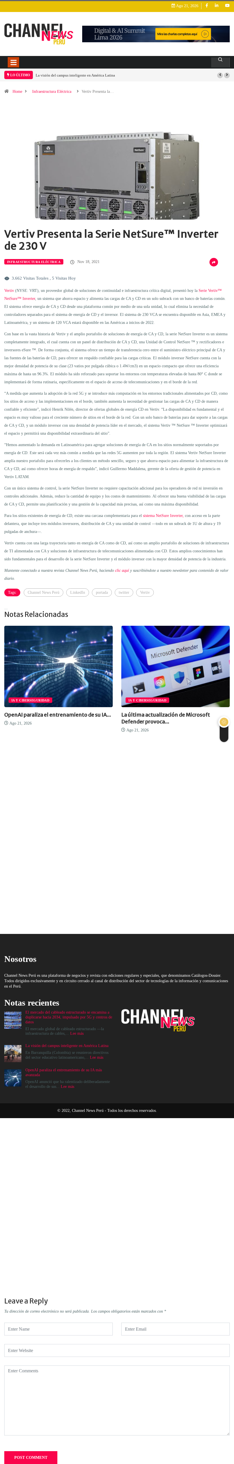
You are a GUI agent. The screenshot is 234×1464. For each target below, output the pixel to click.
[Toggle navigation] (13, 62)
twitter (124, 592)
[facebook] (206, 6)
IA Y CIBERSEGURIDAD (137, 700)
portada (102, 592)
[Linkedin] (216, 6)
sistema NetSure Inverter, (163, 516)
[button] (220, 75)
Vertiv (9, 290)
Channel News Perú (43, 592)
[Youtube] (227, 6)
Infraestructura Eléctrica (51, 91)
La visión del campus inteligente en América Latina (75, 75)
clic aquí (122, 570)
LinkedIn (77, 592)
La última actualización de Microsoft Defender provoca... (155, 718)
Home (17, 91)
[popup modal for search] (220, 62)
